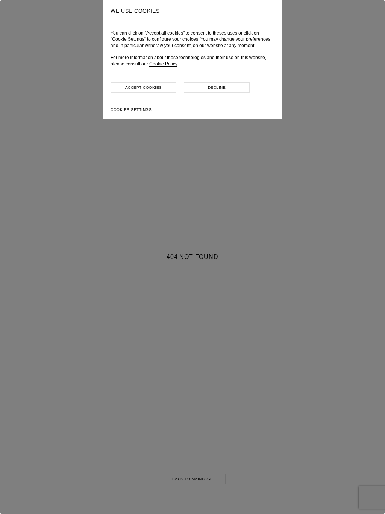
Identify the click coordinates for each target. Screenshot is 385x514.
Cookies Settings (131, 110)
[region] (192, 257)
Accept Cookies (143, 87)
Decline (217, 87)
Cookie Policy (163, 64)
